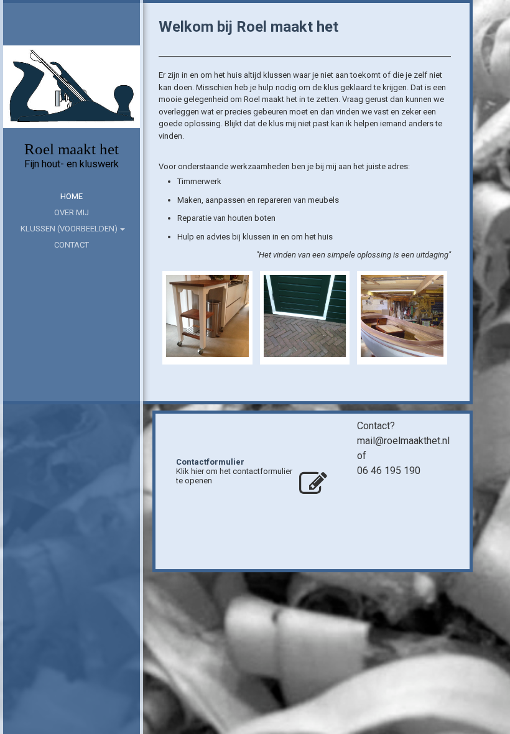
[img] (71, 87)
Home (71, 196)
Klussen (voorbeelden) (69, 228)
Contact (71, 244)
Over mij (71, 212)
